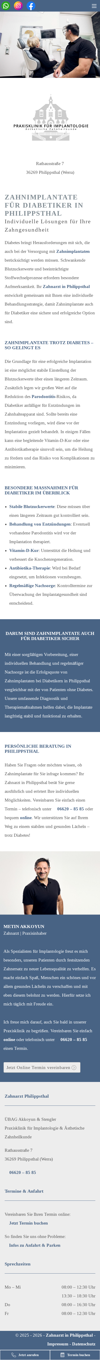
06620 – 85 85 (70, 808)
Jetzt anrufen (28, 1355)
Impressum (57, 1344)
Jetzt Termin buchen (28, 1223)
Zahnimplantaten (73, 251)
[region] (50, 45)
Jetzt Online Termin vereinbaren (38, 1067)
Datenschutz (83, 1344)
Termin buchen (78, 1355)
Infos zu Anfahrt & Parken (34, 1245)
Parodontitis (43, 396)
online (26, 817)
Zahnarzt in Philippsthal (66, 286)
